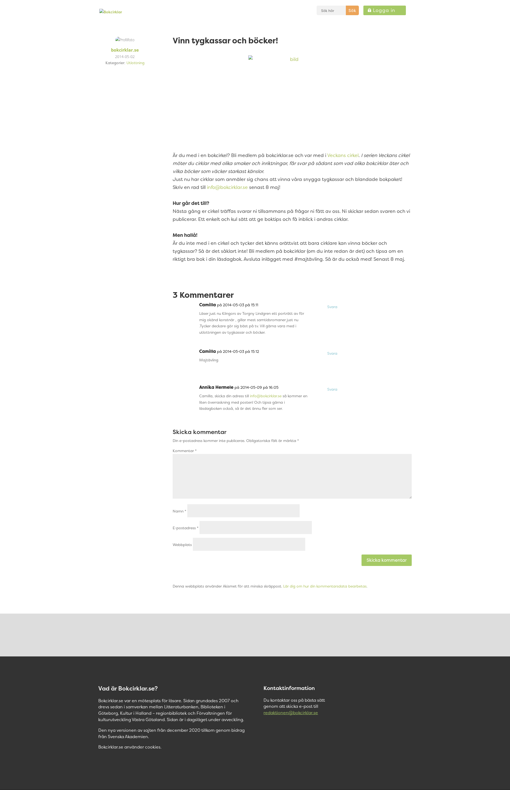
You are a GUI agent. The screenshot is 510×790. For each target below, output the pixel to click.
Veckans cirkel (343, 155)
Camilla (207, 305)
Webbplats (182, 544)
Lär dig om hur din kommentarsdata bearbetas (325, 586)
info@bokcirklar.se (227, 187)
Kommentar (185, 450)
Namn (179, 511)
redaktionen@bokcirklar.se (291, 712)
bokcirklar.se (125, 50)
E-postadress (185, 527)
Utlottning (135, 62)
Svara (332, 306)
